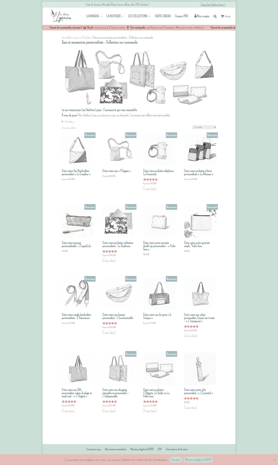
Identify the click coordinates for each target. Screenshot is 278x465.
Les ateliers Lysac (70, 37)
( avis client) (149, 189)
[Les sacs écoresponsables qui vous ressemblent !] (61, 15)
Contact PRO (181, 16)
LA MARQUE (92, 16)
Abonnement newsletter (116, 449)
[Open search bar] (215, 16)
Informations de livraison (177, 449)
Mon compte (203, 16)
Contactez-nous (94, 449)
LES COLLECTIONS (138, 16)
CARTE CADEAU (163, 16)
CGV (160, 449)
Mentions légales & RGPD (142, 449)
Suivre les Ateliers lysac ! (213, 4)
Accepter (176, 460)
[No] (274, 459)
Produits (86, 37)
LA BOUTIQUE (114, 16)
